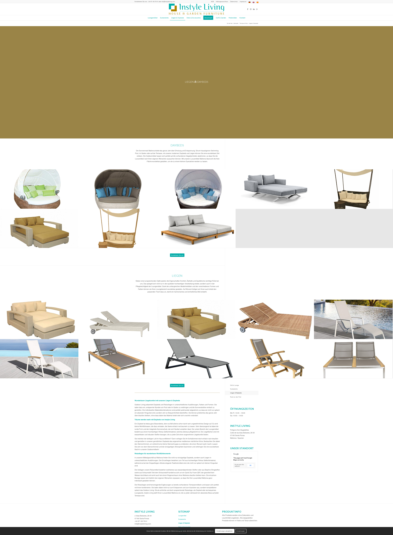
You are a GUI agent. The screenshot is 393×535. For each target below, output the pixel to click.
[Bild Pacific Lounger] (117, 358)
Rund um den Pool (235, 397)
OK (250, 465)
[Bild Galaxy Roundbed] (39, 189)
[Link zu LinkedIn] (253, 9)
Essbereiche (234, 389)
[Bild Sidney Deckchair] (275, 358)
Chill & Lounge (234, 385)
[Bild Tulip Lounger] (196, 358)
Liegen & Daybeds (236, 393)
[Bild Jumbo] (39, 228)
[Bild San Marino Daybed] (196, 228)
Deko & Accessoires (184, 527)
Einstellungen (240, 531)
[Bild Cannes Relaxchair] (39, 358)
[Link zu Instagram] (250, 9)
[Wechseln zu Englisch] (253, 2)
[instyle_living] (196, 9)
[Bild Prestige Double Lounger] (353, 358)
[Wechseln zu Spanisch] (257, 2)
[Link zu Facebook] (247, 9)
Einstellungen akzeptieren (225, 531)
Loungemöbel (182, 516)
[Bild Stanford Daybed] (275, 189)
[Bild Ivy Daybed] (353, 189)
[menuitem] (212, 1)
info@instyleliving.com (168, 1)
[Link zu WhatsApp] (256, 9)
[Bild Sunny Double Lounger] (117, 319)
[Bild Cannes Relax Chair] (353, 319)
